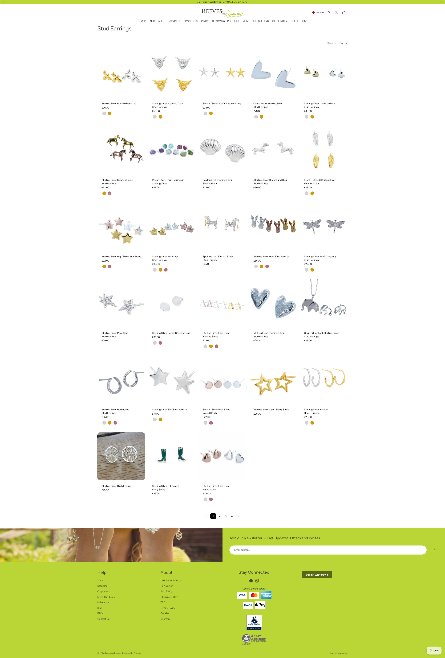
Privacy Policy (167, 607)
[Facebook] (251, 581)
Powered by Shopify (131, 653)
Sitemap (165, 618)
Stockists (102, 585)
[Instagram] (257, 581)
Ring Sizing (166, 591)
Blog (99, 607)
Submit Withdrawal (317, 574)
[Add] (241, 169)
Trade (100, 580)
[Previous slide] (102, 74)
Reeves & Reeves (113, 653)
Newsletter (166, 585)
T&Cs (163, 602)
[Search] (329, 12)
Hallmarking (103, 602)
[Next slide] (140, 74)
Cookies (164, 613)
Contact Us (103, 618)
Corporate (102, 591)
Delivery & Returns (170, 580)
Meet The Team (106, 596)
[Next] (238, 516)
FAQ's (100, 613)
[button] (344, 43)
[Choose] (140, 92)
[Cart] (344, 12)
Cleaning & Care (169, 596)
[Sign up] (433, 550)
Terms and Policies (339, 653)
